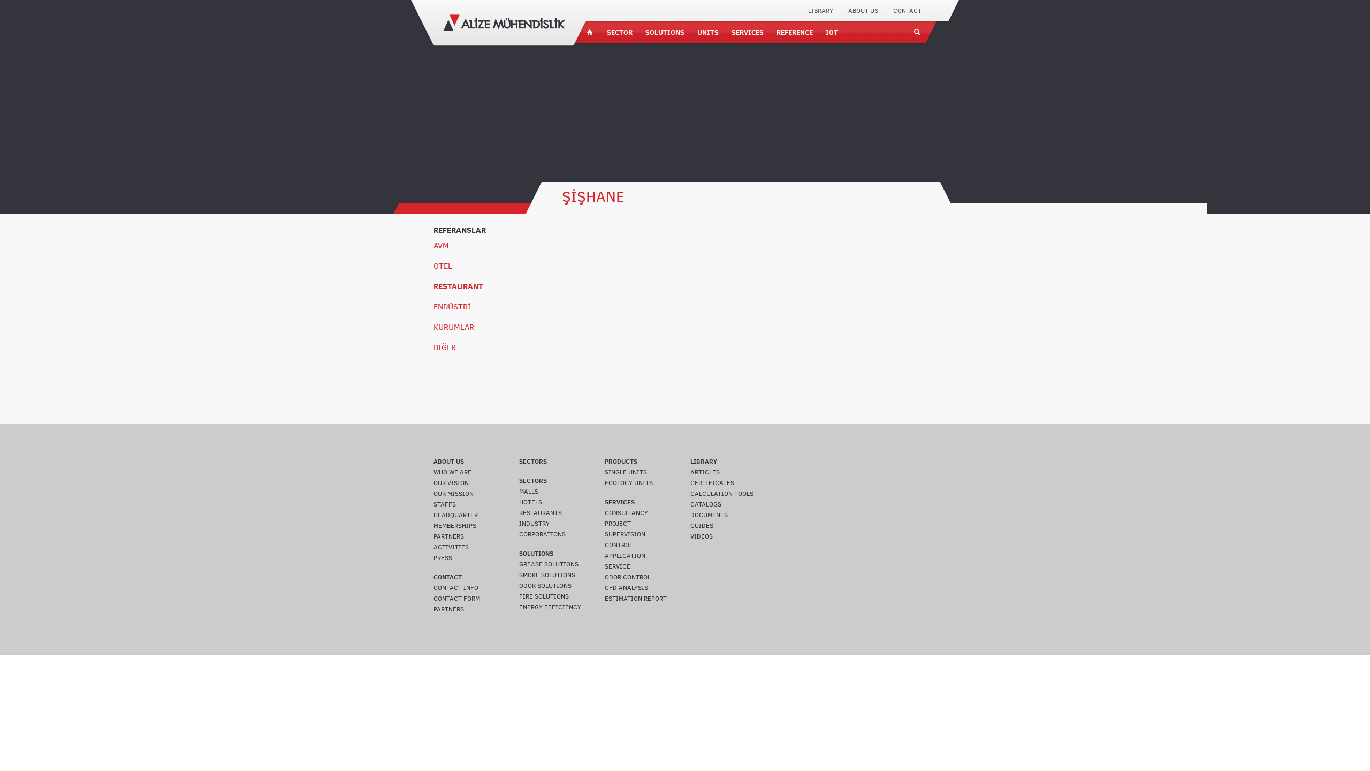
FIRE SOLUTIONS (544, 596)
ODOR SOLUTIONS (545, 585)
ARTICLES (705, 472)
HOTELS (530, 502)
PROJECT (618, 523)
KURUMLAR (453, 327)
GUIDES (701, 525)
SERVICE (617, 566)
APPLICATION (625, 555)
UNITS (708, 32)
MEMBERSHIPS (454, 525)
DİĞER (444, 347)
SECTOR (620, 32)
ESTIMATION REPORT (636, 598)
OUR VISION (451, 483)
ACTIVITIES (451, 547)
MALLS (528, 491)
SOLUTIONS (664, 32)
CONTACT (907, 10)
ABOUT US (863, 10)
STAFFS (444, 504)
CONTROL (619, 545)
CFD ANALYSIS (626, 588)
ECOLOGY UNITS (629, 483)
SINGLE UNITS (626, 472)
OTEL (442, 266)
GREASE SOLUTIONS (549, 564)
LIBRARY (820, 10)
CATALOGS (705, 504)
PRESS (442, 558)
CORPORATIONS (542, 534)
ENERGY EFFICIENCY (550, 607)
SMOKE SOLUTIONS (547, 575)
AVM (441, 245)
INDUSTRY (534, 523)
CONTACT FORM (456, 598)
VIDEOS (701, 536)
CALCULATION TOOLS (722, 493)
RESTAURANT (458, 286)
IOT (832, 32)
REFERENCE (795, 32)
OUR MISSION (453, 493)
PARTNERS (448, 536)
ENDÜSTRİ (452, 306)
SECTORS (533, 461)
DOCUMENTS (709, 515)
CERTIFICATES (712, 483)
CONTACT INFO (455, 588)
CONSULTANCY (626, 513)
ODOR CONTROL (628, 577)
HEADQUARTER (455, 515)
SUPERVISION (625, 534)
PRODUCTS (621, 461)
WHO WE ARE (452, 472)
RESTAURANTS (540, 513)
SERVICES (748, 32)
